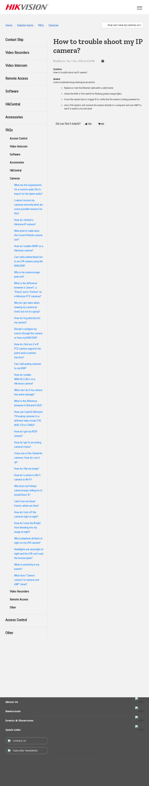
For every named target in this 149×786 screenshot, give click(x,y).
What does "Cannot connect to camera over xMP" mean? (26, 580)
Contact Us (19, 740)
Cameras (54, 25)
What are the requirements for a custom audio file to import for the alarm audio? (28, 189)
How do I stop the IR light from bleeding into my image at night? (27, 528)
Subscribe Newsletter (25, 750)
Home (8, 25)
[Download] (68, 402)
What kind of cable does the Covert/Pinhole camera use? (28, 235)
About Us (11, 702)
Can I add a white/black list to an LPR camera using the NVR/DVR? (28, 261)
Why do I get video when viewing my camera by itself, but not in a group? (27, 307)
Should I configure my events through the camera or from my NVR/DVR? (28, 333)
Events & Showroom (19, 720)
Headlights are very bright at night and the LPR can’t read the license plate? (28, 554)
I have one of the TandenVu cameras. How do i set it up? (28, 458)
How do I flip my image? (26, 468)
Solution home (25, 25)
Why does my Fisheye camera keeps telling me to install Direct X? (28, 490)
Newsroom (13, 711)
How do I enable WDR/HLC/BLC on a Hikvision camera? (24, 379)
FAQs (41, 25)
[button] (139, 7)
